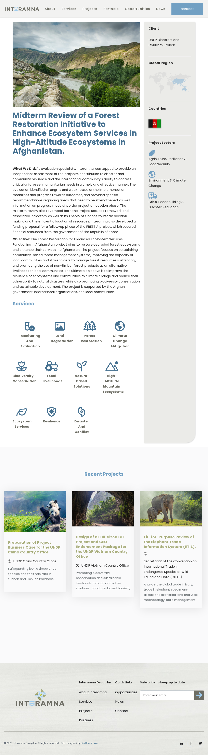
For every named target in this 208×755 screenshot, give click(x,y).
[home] (22, 9)
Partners (111, 9)
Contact (122, 711)
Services (69, 9)
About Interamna (93, 692)
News (161, 9)
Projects (89, 9)
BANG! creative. (89, 743)
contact (187, 8)
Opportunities (137, 9)
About (50, 9)
